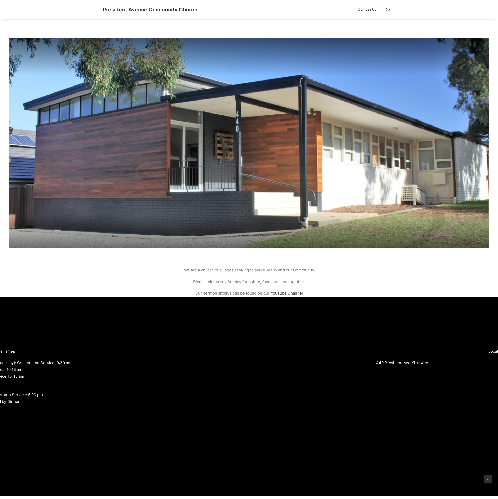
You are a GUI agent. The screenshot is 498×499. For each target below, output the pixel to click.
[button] (390, 9)
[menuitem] (365, 9)
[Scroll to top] (488, 478)
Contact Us (367, 9)
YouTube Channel (287, 293)
